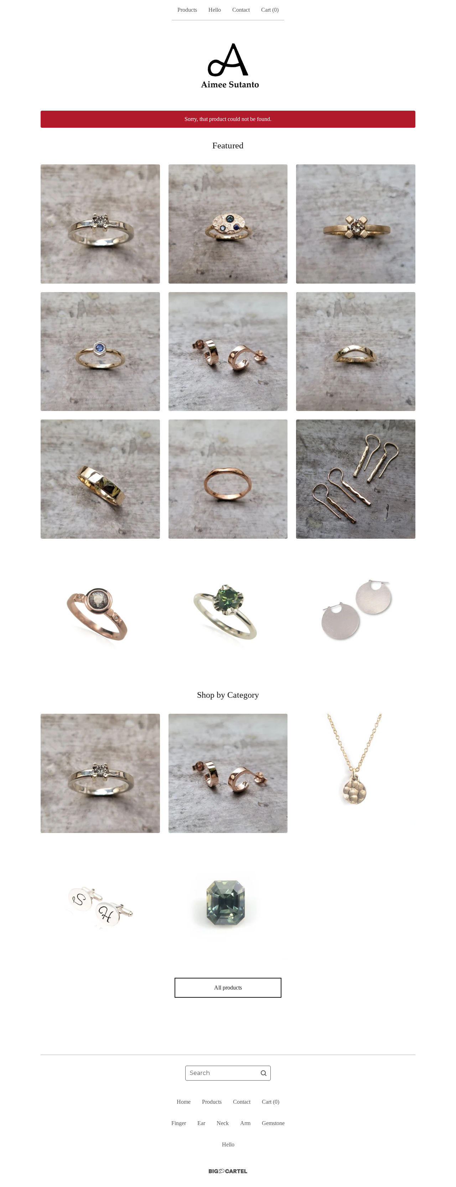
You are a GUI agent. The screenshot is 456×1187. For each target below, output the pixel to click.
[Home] (228, 65)
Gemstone (273, 1123)
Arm (245, 1123)
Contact (241, 10)
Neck (223, 1123)
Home (184, 1102)
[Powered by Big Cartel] (228, 1171)
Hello (214, 10)
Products (187, 10)
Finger (178, 1123)
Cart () (270, 10)
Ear (201, 1123)
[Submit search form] (263, 1073)
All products (228, 988)
